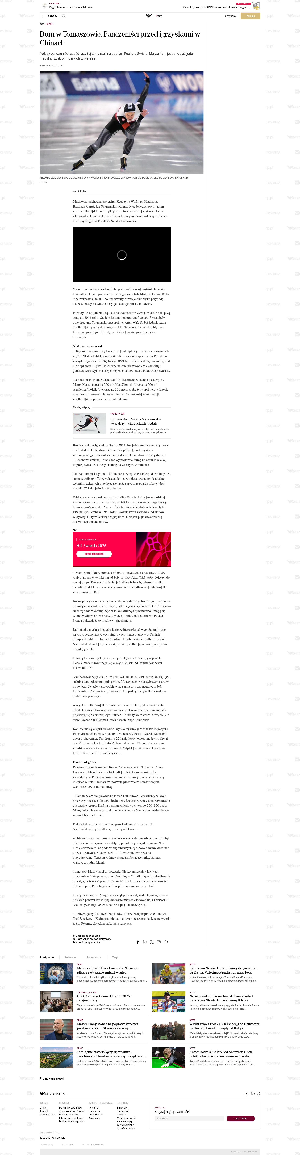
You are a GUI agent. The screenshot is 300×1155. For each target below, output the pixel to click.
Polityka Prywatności (70, 1107)
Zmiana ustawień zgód (71, 1111)
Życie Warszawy (126, 1128)
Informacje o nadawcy (71, 1118)
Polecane (70, 957)
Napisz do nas (47, 1114)
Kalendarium (67, 1145)
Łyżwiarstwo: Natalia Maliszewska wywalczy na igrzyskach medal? (135, 421)
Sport (50, 24)
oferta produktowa (92, 1145)
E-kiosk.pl (122, 1107)
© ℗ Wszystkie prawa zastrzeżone (92, 939)
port (159, 16)
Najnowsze (94, 957)
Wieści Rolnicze (125, 1125)
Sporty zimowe (117, 414)
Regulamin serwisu (69, 1114)
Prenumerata (96, 1114)
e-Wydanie (231, 16)
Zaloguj (251, 16)
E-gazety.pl (123, 1111)
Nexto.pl (121, 1114)
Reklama (93, 1107)
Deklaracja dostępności (71, 1121)
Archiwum (94, 1118)
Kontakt (44, 1111)
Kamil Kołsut (80, 191)
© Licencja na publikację (87, 935)
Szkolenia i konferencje (52, 1137)
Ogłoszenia (95, 1111)
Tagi (115, 957)
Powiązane (47, 957)
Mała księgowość (126, 1118)
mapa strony (46, 1145)
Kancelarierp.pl (125, 1121)
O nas (43, 1107)
